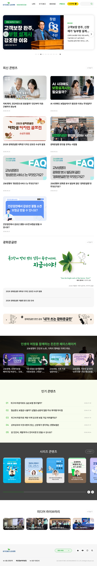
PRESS (62, 4)
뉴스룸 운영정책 (8, 561)
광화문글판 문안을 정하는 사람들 (63, 144)
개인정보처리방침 (21, 561)
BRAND (53, 4)
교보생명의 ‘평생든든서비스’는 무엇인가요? (21, 183)
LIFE (33, 4)
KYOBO (42, 4)
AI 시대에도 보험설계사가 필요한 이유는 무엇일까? (71, 103)
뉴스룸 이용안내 (34, 561)
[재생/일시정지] (60, 54)
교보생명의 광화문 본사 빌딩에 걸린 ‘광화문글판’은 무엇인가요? (71, 185)
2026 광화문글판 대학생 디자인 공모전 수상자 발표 (24, 144)
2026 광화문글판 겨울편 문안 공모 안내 (20, 301)
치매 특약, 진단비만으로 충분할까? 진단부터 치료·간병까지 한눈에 (23, 105)
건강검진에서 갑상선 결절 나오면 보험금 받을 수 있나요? (22, 226)
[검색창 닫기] (87, 4)
